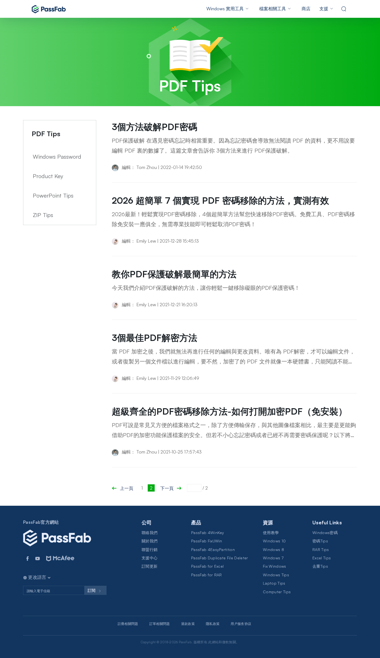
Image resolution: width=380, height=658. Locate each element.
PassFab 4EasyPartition (213, 549)
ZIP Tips (43, 214)
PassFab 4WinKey (207, 532)
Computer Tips (277, 591)
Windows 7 (273, 557)
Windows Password (57, 156)
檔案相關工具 (272, 8)
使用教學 (271, 532)
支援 (323, 8)
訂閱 (92, 590)
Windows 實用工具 (225, 8)
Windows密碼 (325, 532)
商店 (306, 8)
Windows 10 (274, 541)
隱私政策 (212, 624)
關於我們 (149, 541)
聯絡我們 (149, 532)
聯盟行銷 (149, 549)
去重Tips (320, 566)
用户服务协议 (241, 624)
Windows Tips (276, 574)
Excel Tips (321, 557)
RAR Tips (320, 549)
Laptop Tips (274, 583)
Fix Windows (274, 566)
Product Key (48, 176)
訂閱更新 (149, 566)
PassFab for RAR (206, 574)
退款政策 (188, 624)
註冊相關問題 (128, 624)
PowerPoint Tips (53, 195)
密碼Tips (320, 541)
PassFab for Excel (207, 566)
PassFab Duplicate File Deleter (219, 557)
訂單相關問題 (159, 624)
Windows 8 (273, 549)
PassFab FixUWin (206, 541)
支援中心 (149, 557)
